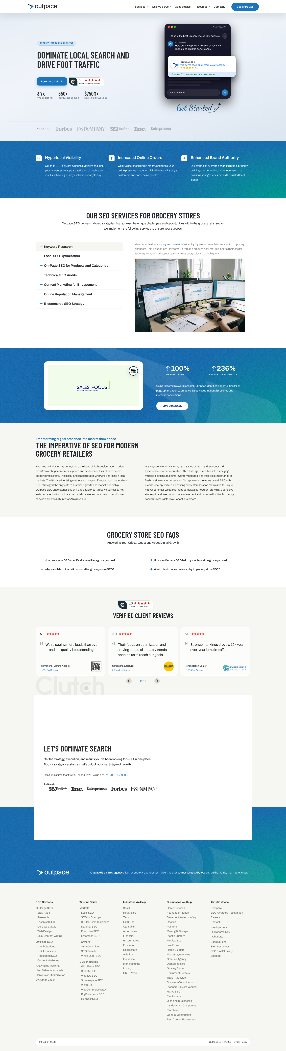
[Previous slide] (129, 681)
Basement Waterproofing (181, 917)
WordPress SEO (90, 966)
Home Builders (175, 949)
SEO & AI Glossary (222, 951)
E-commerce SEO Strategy (64, 303)
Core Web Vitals (46, 926)
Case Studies (183, 6)
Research (43, 917)
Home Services (176, 908)
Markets (84, 908)
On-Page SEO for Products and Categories (76, 265)
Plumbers (172, 1010)
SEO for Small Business (95, 922)
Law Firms (173, 945)
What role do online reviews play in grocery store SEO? (187, 569)
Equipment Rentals (178, 973)
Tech (126, 917)
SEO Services (44, 902)
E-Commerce (131, 940)
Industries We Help (134, 902)
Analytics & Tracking (48, 965)
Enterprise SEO (90, 935)
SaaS (126, 908)
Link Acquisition (46, 951)
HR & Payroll (130, 973)
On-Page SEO (44, 908)
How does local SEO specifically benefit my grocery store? (80, 560)
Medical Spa (174, 940)
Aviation (128, 954)
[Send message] (224, 92)
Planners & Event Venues (181, 987)
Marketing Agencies (178, 954)
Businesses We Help (179, 902)
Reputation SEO (47, 955)
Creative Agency (176, 959)
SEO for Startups (91, 917)
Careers (215, 917)
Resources (200, 6)
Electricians (174, 996)
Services (140, 6)
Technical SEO (46, 922)
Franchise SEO (90, 931)
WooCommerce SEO (93, 989)
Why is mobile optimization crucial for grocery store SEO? (80, 569)
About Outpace (220, 902)
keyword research (173, 244)
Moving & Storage (177, 931)
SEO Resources (220, 946)
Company (219, 6)
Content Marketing (48, 960)
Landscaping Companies (181, 1005)
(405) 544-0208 (47, 1042)
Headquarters (219, 927)
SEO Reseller (89, 951)
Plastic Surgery (176, 935)
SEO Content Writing (49, 935)
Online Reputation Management (68, 294)
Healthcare (129, 912)
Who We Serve (160, 6)
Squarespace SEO (92, 980)
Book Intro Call (245, 6)
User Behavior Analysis (49, 970)
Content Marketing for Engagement (70, 284)
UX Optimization (45, 979)
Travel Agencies (176, 977)
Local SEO (87, 912)
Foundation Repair (178, 912)
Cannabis (129, 926)
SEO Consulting (90, 946)
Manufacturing (131, 963)
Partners (84, 941)
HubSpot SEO (89, 998)
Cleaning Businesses (179, 1000)
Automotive (130, 931)
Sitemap (216, 955)
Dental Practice (176, 963)
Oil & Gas (128, 922)
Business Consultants (180, 982)
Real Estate (130, 949)
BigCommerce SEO (93, 994)
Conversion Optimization (50, 975)
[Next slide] (157, 681)
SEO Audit (43, 912)
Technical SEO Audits (60, 275)
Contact (215, 922)
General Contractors (179, 1014)
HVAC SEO (174, 991)
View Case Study (172, 406)
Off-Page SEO (44, 941)
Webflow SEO (89, 975)
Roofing (171, 922)
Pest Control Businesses (181, 1019)
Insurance (129, 959)
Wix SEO (86, 985)
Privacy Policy (240, 1042)
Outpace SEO (216, 1042)
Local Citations (46, 946)
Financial (128, 935)
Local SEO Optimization (62, 256)
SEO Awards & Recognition (227, 912)
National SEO (89, 926)
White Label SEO (91, 955)
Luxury (127, 968)
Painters (172, 926)
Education (129, 945)
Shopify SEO (88, 971)
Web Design (44, 931)
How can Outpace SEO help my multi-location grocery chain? (190, 560)
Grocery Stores (176, 968)
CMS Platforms (88, 961)
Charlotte (217, 936)
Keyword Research (58, 246)
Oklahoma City (221, 932)
